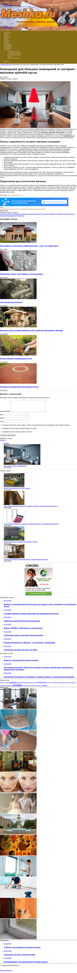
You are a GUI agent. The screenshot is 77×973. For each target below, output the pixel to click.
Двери (6, 36)
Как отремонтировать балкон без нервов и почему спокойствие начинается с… (31, 506)
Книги (9, 56)
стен (28, 685)
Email (2, 418)
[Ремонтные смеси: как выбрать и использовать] (18, 270)
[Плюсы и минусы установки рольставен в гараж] (14, 540)
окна (34, 682)
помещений (41, 209)
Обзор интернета (13, 58)
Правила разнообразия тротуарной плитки (19, 387)
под (52, 682)
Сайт (1, 421)
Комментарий (5, 411)
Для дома (8, 46)
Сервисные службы (14, 53)
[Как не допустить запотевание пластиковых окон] (18, 939)
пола (58, 682)
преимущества (4, 685)
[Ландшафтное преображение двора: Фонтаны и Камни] (18, 834)
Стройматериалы (14, 51)
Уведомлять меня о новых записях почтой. (17, 432)
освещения (33, 209)
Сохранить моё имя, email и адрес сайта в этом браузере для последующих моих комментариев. (36, 425)
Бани (6, 34)
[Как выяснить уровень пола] (18, 897)
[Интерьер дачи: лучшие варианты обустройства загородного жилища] (18, 327)
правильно (73, 682)
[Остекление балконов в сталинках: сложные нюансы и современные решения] (14, 522)
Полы (6, 43)
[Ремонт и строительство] (29, 23)
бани (1, 682)
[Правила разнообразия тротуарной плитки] (18, 383)
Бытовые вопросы (14, 54)
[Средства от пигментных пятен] (18, 792)
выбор (7, 682)
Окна (6, 39)
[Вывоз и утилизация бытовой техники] (14, 486)
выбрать (13, 682)
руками (17, 685)
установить (37, 685)
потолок (68, 682)
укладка (32, 685)
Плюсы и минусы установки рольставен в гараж (20, 541)
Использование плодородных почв (16, 359)
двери (19, 682)
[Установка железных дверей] (18, 918)
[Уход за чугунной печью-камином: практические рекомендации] (18, 771)
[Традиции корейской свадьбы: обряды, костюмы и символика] (18, 813)
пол (55, 682)
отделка (49, 682)
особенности (41, 682)
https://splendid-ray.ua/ (14, 195)
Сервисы (8, 48)
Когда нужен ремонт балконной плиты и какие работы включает (26, 559)
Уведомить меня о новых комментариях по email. (19, 428)
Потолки (7, 44)
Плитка (7, 41)
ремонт (10, 685)
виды (4, 682)
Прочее (7, 49)
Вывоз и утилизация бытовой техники (17, 488)
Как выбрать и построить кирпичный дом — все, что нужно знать (29, 246)
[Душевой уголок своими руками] (18, 729)
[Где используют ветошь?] (18, 298)
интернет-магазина (21, 209)
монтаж (31, 682)
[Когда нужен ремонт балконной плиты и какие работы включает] (14, 558)
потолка (62, 682)
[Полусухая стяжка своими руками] (18, 750)
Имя (2, 414)
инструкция (25, 682)
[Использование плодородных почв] (18, 355)
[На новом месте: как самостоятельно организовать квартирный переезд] (18, 708)
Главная (3, 64)
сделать (24, 685)
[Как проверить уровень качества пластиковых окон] (18, 876)
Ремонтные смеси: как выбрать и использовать (21, 274)
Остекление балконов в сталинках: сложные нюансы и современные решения (31, 524)
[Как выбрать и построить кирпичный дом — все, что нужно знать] (18, 242)
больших (12, 209)
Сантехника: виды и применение (15, 466)
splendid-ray (4, 209)
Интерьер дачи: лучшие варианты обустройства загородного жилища (31, 330)
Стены (6, 38)
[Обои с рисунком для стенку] (18, 855)
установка (44, 685)
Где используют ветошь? (11, 302)
